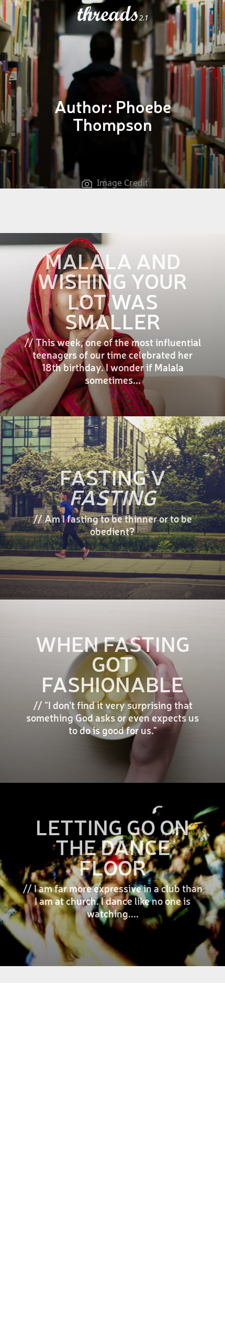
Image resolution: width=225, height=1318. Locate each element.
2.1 (143, 18)
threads (108, 14)
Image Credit (122, 183)
